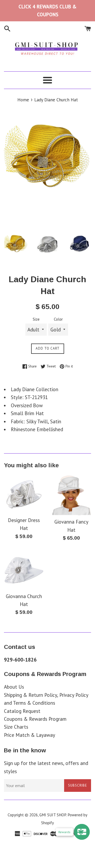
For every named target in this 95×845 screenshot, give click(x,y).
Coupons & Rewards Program (35, 719)
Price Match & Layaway (29, 735)
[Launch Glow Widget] (82, 832)
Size (36, 319)
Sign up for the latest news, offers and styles (46, 767)
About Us (14, 687)
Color (58, 319)
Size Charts (16, 727)
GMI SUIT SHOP (52, 814)
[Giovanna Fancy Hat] (71, 494)
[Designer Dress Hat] (24, 494)
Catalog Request (22, 711)
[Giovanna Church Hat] (24, 570)
